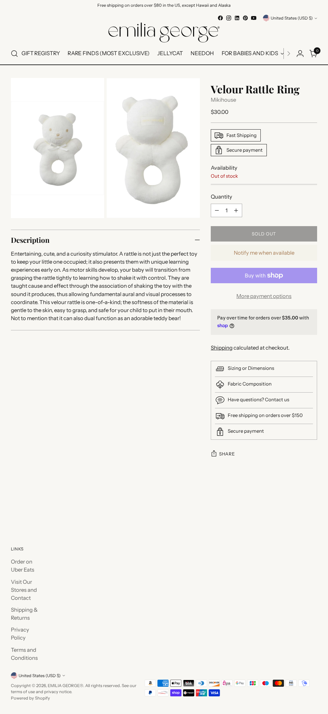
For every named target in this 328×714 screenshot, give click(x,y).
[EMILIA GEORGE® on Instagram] (229, 18)
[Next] (288, 53)
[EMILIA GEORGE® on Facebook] (220, 18)
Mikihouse (223, 100)
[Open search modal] (14, 53)
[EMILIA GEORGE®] (164, 32)
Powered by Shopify (30, 698)
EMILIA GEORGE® (65, 685)
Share (227, 453)
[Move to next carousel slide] (311, 509)
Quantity (221, 196)
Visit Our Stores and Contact (24, 590)
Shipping (222, 347)
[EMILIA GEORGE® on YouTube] (254, 18)
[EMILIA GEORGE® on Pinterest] (245, 18)
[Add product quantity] (236, 210)
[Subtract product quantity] (217, 210)
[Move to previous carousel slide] (296, 510)
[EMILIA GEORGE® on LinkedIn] (237, 18)
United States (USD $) (292, 18)
